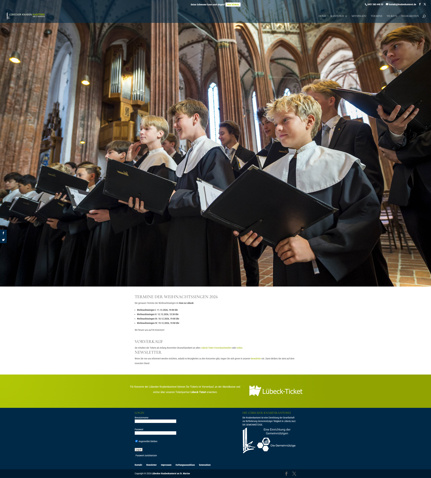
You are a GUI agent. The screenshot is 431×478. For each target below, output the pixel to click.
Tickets (392, 16)
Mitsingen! (359, 16)
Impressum (166, 465)
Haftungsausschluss (185, 465)
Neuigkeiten (410, 16)
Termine (376, 16)
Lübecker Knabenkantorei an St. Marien (171, 473)
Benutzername (141, 417)
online (239, 347)
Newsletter (256, 358)
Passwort (139, 429)
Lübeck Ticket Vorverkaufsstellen (216, 347)
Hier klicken (233, 4)
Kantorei (337, 16)
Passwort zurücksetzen (146, 455)
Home (322, 16)
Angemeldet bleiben (147, 441)
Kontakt (138, 465)
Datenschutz (205, 465)
